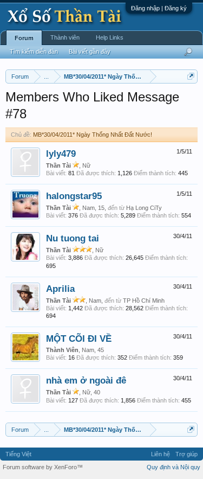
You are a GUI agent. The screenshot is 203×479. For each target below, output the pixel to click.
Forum (24, 38)
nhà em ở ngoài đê (86, 380)
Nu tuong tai (72, 238)
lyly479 (61, 153)
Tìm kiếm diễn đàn (34, 51)
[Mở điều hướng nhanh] (190, 76)
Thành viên (65, 37)
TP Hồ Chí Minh (144, 300)
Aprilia (60, 288)
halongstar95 (74, 195)
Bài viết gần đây (89, 51)
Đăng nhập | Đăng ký (159, 8)
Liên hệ (160, 454)
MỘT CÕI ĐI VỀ (79, 338)
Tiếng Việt (18, 454)
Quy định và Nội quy (173, 467)
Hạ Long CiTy (144, 208)
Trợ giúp (186, 454)
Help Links (109, 37)
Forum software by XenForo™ (43, 467)
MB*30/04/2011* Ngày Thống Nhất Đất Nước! (92, 134)
